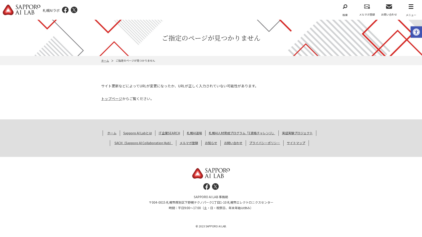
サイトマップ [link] (296, 143)
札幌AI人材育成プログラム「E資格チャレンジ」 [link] (242, 133)
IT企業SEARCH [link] (169, 133)
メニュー (411, 15)
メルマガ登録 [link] (367, 14)
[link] (416, 32)
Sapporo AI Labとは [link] (137, 133)
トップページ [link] (111, 98)
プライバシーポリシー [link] (264, 143)
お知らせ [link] (211, 143)
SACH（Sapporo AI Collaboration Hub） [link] (144, 143)
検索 (345, 15)
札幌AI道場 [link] (194, 133)
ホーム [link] (105, 60)
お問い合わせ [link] (389, 14)
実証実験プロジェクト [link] (297, 133)
